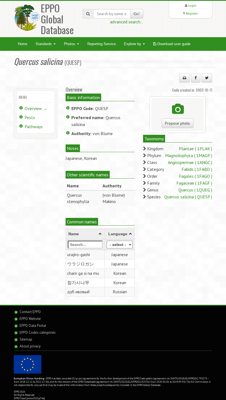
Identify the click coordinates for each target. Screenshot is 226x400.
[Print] (184, 78)
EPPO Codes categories (38, 332)
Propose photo (177, 123)
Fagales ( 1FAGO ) (195, 176)
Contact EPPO (30, 311)
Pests (30, 117)
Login (192, 5)
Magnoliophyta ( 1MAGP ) (188, 155)
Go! (137, 13)
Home (22, 44)
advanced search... (126, 21)
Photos (70, 44)
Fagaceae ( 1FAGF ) (194, 183)
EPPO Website (30, 318)
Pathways (34, 126)
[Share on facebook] (195, 78)
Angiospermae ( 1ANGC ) (190, 162)
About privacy (30, 346)
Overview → (36, 108)
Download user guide (173, 44)
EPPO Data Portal (33, 325)
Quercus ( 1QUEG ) (195, 190)
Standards (44, 44)
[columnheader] (85, 234)
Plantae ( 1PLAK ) (195, 148)
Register (192, 13)
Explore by (133, 44)
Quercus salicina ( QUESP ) (188, 196)
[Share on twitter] (206, 78)
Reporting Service (101, 44)
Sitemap (26, 339)
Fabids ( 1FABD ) (197, 169)
